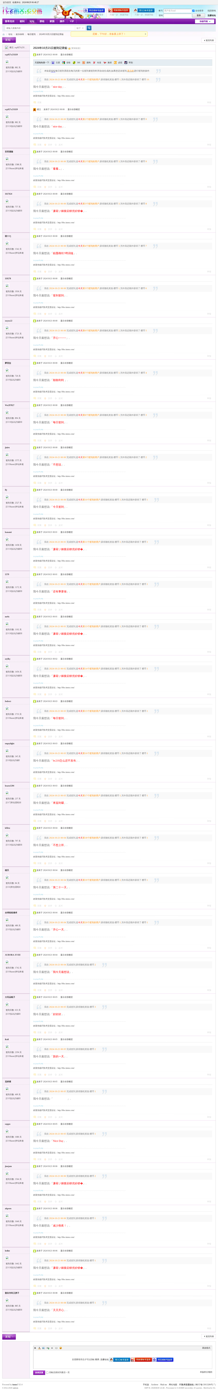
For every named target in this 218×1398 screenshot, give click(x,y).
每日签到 (31, 34)
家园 (52, 21)
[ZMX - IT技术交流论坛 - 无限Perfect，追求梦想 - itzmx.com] (22, 15)
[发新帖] (9, 40)
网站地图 (173, 1384)
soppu (7, 1124)
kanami (8, 532)
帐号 (161, 10)
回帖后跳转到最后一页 (59, 1372)
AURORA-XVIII (12, 955)
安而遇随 (9, 151)
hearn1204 (9, 786)
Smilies (60, 1348)
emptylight (9, 743)
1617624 (8, 194)
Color (39, 1348)
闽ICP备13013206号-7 (205, 1384)
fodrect (8, 701)
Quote (52, 1348)
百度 (58, 62)
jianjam (8, 1166)
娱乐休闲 (20, 34)
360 (78, 62)
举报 (209, 102)
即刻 (131, 62)
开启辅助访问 (215, 2)
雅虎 (110, 62)
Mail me (163, 1384)
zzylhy (7, 659)
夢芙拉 (8, 363)
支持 (50, 145)
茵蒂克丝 (9, 21)
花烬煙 (8, 1081)
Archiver (154, 1384)
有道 (99, 62)
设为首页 (7, 2)
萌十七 (8, 236)
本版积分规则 (206, 1372)
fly (6, 490)
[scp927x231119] (7, 47)
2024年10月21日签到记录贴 (51, 34)
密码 (161, 15)
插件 (62, 21)
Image (43, 1348)
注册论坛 (212, 15)
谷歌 (68, 62)
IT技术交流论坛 (186, 1384)
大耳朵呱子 (10, 997)
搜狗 (89, 62)
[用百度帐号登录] (94, 12)
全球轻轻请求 (11, 912)
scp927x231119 (21, 47)
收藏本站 (16, 2)
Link (48, 1348)
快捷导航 (204, 21)
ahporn (8, 1208)
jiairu (7, 447)
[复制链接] (75, 48)
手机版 (146, 1384)
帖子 (79, 28)
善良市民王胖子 (12, 1293)
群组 (42, 21)
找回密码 (212, 10)
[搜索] (88, 28)
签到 (22, 21)
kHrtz (7, 828)
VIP (72, 21)
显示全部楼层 (66, 54)
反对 (61, 145)
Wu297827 (9, 405)
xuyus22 (8, 321)
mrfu (7, 616)
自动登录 (199, 10)
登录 (97, 1359)
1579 (7, 574)
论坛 (32, 21)
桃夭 (7, 870)
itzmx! (15, 1384)
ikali (7, 1039)
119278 (8, 278)
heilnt (7, 1251)
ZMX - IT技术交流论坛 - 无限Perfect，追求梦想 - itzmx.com (3, 34)
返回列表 (210, 40)
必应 (120, 62)
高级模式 (206, 1348)
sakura (15, 1388)
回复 (39, 102)
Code (56, 1348)
